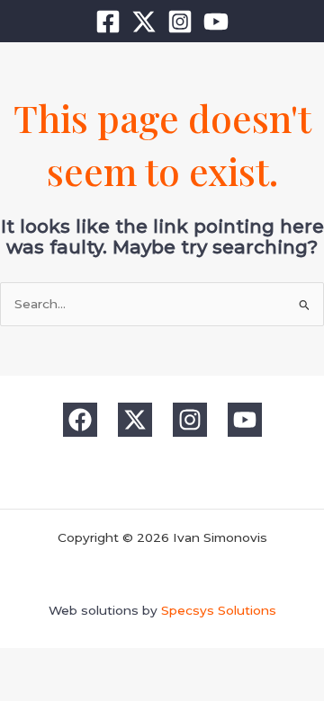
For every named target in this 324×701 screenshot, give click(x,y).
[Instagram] (180, 21)
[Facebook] (108, 21)
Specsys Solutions (218, 610)
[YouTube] (216, 21)
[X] (144, 21)
